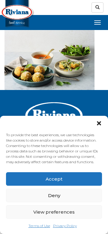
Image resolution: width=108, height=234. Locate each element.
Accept (54, 179)
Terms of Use (39, 226)
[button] (99, 123)
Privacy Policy (65, 226)
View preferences (54, 212)
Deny (54, 195)
